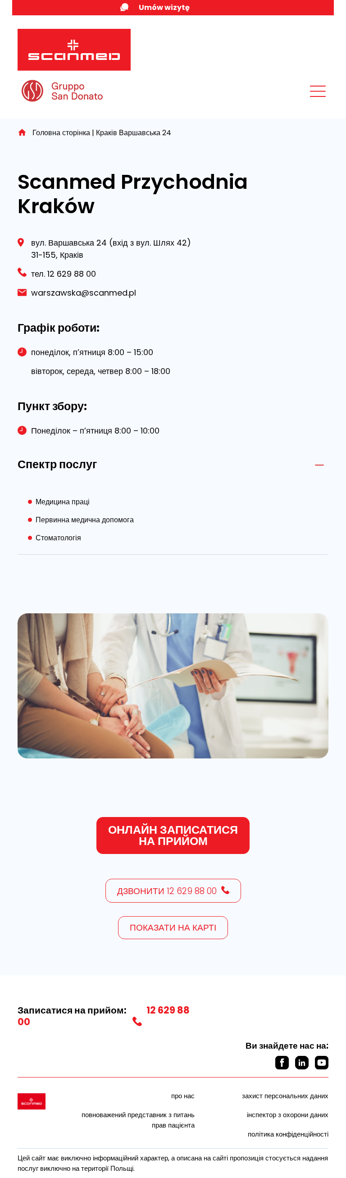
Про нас (183, 1095)
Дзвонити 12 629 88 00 (167, 891)
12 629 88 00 (70, 273)
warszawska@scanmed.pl (83, 292)
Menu (298, 98)
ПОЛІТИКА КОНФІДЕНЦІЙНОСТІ (288, 1134)
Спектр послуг (57, 464)
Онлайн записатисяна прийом (173, 835)
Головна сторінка (61, 133)
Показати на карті (173, 928)
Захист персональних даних (285, 1095)
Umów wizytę (164, 7)
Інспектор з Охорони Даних (287, 1114)
